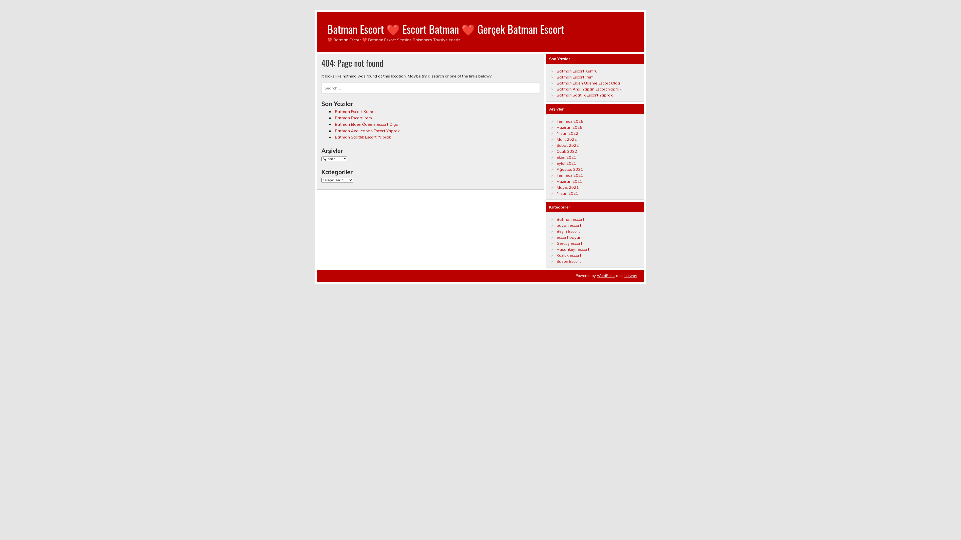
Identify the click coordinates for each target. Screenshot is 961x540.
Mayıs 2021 (568, 187)
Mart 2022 (567, 139)
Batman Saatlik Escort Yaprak (363, 137)
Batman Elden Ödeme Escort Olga (366, 124)
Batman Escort (570, 219)
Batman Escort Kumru (355, 111)
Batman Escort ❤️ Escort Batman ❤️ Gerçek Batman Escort (445, 29)
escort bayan (569, 237)
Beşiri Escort (568, 231)
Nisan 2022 (567, 133)
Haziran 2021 (569, 181)
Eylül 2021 (566, 163)
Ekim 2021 (566, 157)
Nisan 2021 (567, 193)
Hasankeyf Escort (573, 249)
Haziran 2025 (569, 127)
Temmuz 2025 (570, 121)
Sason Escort (569, 261)
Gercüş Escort (569, 243)
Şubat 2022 (568, 145)
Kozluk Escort (569, 255)
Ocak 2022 (567, 151)
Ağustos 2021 (570, 169)
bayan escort (569, 225)
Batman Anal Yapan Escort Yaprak (367, 130)
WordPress (606, 276)
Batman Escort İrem (353, 117)
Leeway (630, 276)
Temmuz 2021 (570, 175)
